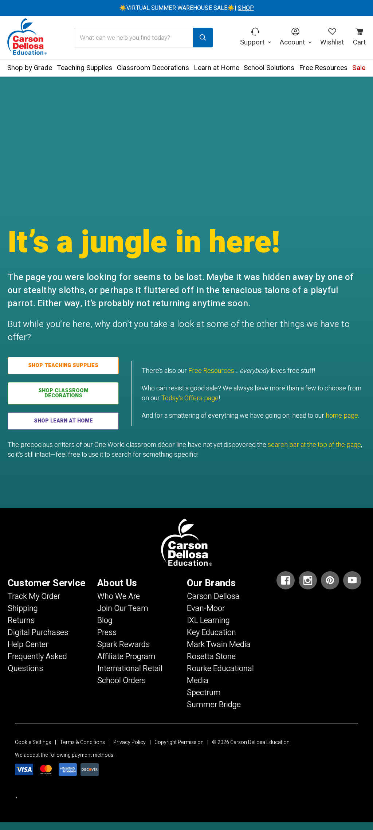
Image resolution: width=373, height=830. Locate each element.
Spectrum (204, 692)
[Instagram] (308, 580)
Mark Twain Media (219, 644)
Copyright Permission (179, 742)
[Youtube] (352, 580)
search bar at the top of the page (314, 445)
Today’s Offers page (190, 398)
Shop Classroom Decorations (63, 393)
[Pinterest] (330, 580)
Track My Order (34, 596)
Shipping (23, 608)
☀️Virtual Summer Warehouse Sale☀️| (186, 8)
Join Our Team (122, 608)
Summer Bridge (214, 704)
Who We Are (118, 596)
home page (342, 416)
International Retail (129, 668)
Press (107, 632)
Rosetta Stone (211, 656)
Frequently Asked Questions (37, 662)
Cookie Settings (33, 742)
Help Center (28, 644)
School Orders (121, 680)
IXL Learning (208, 620)
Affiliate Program (126, 656)
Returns (21, 620)
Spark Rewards (123, 644)
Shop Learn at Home (63, 421)
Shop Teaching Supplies (63, 365)
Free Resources (211, 371)
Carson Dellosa (213, 596)
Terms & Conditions (82, 742)
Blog (105, 620)
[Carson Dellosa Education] (27, 37)
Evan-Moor (206, 608)
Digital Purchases (38, 632)
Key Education (211, 632)
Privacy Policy (129, 742)
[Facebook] (285, 580)
